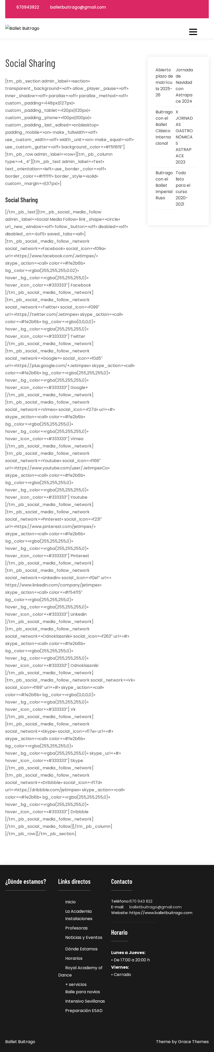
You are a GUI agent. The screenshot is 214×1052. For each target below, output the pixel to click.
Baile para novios (82, 992)
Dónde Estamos (81, 949)
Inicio (70, 902)
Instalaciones (78, 919)
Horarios (73, 958)
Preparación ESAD (84, 1011)
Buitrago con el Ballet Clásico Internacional (164, 127)
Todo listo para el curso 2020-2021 (183, 188)
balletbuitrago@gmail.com (78, 7)
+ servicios (76, 984)
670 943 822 (140, 901)
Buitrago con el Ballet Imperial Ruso (164, 185)
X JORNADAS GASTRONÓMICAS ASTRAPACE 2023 (184, 137)
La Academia (78, 911)
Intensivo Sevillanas (85, 1001)
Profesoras (76, 928)
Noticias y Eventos (83, 937)
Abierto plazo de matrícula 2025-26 (164, 82)
